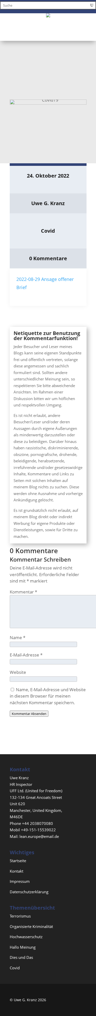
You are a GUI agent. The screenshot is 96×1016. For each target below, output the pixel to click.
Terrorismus (20, 916)
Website (18, 672)
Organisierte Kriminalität (31, 926)
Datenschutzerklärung (29, 891)
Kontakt (16, 871)
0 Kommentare (48, 258)
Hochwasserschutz (26, 936)
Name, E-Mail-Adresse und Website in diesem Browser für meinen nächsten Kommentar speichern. (48, 696)
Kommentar (23, 592)
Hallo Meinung (23, 947)
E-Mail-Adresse (26, 655)
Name (17, 637)
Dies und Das (21, 957)
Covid (48, 230)
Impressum (20, 881)
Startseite (18, 860)
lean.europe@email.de (39, 836)
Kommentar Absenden (29, 713)
